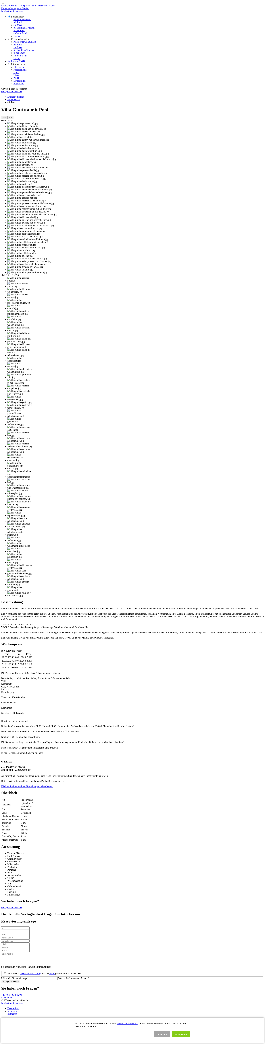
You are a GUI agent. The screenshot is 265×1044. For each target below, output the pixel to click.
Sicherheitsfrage (15, 978)
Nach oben (6, 997)
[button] (162, 1034)
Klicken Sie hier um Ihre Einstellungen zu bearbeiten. (27, 786)
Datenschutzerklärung (30, 973)
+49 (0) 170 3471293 (11, 91)
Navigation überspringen (13, 11)
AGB (52, 973)
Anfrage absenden (10, 981)
